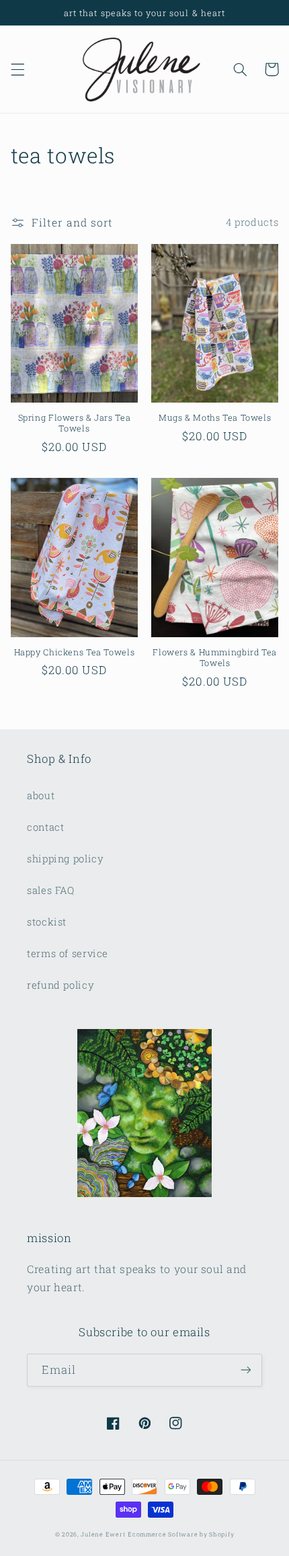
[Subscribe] (246, 1370)
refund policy (60, 985)
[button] (17, 69)
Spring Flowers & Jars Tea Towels (74, 423)
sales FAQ (51, 890)
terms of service (67, 953)
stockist (47, 921)
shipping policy (65, 858)
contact (45, 827)
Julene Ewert (103, 1534)
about (40, 795)
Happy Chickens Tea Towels (74, 652)
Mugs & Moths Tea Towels (215, 417)
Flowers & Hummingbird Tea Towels (215, 657)
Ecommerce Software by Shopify (181, 1534)
